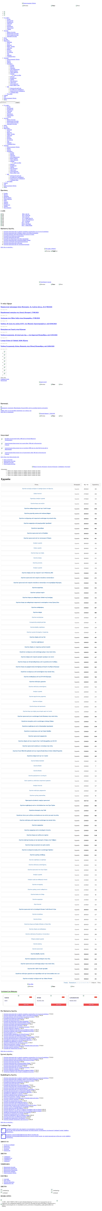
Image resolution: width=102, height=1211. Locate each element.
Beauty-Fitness (14, 158)
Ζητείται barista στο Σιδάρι (37, 894)
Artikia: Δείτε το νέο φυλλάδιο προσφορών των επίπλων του (16, 410)
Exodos (12, 152)
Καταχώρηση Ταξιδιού (9, 1171)
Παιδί (5, 200)
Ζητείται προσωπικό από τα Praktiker (37, 533)
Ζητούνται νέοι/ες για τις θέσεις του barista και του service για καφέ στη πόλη (37, 815)
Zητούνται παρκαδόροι (37, 528)
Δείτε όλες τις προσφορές (7, 412)
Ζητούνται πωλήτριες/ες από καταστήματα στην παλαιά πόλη (37, 671)
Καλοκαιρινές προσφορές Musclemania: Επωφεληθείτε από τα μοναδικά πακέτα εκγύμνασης (24, 408)
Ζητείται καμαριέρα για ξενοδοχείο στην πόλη (37, 958)
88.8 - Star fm (25, 214)
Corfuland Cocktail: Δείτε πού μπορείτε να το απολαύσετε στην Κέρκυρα (24, 1129)
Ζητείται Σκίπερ (37, 919)
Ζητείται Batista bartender (37, 760)
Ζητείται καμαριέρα (37, 825)
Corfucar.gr (7, 1161)
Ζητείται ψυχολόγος (37, 587)
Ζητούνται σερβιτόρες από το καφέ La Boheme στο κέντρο (19, 1031)
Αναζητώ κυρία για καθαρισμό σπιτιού (37, 879)
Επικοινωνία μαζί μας (15, 175)
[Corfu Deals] (57, 1201)
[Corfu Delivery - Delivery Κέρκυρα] (1, 1200)
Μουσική (9, 132)
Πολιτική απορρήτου (9, 1182)
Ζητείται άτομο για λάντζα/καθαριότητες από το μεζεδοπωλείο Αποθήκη (37, 661)
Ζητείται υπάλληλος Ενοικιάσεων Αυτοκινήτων (38, 934)
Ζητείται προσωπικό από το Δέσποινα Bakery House (17, 240)
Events (8, 106)
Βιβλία (8, 137)
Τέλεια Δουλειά (14, 171)
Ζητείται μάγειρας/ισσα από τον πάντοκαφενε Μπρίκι (17, 1038)
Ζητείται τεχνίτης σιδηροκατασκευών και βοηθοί (16, 1106)
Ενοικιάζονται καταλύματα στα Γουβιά (14, 1113)
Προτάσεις (9, 151)
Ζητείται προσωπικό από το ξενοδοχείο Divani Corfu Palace (19, 1037)
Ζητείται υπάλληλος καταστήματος (37, 864)
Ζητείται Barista (37, 770)
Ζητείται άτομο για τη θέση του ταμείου (37, 835)
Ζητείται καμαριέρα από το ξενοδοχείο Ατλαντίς (37, 830)
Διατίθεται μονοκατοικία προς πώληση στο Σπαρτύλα (17, 1112)
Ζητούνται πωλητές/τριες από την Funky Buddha (37, 731)
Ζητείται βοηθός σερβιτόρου (37, 627)
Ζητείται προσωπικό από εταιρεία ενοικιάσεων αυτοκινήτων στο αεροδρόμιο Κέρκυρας (37, 582)
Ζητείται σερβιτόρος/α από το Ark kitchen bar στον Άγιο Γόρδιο (37, 805)
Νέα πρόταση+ (14, 168)
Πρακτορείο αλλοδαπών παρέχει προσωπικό (37, 800)
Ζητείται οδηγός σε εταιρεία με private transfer (37, 647)
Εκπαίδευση (10, 109)
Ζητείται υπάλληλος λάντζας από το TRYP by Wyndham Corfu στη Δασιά (23, 1111)
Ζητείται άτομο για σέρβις (37, 553)
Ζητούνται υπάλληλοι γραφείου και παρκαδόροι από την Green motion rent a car (38, 973)
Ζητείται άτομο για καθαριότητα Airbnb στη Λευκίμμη (38, 597)
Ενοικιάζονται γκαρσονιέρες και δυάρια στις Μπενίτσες (18, 1040)
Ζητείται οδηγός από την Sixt (37, 637)
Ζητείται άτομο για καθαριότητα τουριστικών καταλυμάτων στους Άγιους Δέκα (37, 602)
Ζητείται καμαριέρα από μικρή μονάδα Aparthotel (37, 523)
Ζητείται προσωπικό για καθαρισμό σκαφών (15, 1035)
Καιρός (9, 148)
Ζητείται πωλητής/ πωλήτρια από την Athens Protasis (37, 978)
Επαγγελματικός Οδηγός (13, 147)
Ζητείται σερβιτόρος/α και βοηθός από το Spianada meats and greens (21, 1045)
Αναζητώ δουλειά (37, 785)
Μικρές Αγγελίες (11, 119)
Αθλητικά (9, 111)
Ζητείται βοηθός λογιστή (37, 953)
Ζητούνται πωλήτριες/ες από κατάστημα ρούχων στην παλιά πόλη (37, 652)
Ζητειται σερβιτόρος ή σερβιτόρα (37, 859)
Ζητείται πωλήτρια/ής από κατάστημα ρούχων (15, 1102)
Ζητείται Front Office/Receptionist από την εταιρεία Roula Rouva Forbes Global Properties (37, 751)
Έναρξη (66, 982)
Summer (12, 161)
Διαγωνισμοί (10, 115)
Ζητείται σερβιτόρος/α (37, 642)
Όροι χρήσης (7, 1180)
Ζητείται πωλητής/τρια (37, 617)
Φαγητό (12, 154)
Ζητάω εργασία (37, 548)
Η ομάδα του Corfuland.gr (17, 177)
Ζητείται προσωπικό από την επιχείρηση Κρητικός (16, 244)
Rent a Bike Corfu (14, 173)
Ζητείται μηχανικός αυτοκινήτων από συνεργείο (16, 1119)
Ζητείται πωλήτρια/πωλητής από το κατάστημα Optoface (37, 850)
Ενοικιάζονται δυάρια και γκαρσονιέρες (14, 236)
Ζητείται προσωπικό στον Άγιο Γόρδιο (37, 869)
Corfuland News (11, 144)
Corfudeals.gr (7, 1159)
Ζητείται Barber (38, 765)
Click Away (13, 170)
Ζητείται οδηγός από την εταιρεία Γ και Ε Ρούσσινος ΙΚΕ (37, 572)
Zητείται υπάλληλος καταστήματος (37, 686)
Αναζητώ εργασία (37, 543)
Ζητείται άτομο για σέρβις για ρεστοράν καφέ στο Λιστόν (37, 711)
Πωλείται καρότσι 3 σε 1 (10, 1032)
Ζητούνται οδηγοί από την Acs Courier (37, 756)
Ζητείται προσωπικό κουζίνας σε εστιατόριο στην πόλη (37, 746)
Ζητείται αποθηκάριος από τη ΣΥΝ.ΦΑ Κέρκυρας (37, 676)
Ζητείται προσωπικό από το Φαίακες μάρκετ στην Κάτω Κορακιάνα (21, 233)
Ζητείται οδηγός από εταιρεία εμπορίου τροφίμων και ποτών (37, 657)
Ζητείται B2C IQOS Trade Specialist (37, 968)
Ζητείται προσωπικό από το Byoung (13, 243)
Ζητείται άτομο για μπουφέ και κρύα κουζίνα (37, 845)
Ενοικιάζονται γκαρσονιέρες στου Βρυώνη (14, 1118)
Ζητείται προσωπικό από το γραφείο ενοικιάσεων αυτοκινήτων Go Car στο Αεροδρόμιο (26, 231)
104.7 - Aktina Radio (27, 225)
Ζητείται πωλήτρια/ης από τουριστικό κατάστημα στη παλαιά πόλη (37, 518)
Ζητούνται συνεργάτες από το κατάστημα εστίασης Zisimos (37, 721)
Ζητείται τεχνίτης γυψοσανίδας (37, 795)
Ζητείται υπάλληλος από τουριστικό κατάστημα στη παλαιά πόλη (37, 820)
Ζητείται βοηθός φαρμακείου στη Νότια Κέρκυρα (16, 1034)
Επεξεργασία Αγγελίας (12, 122)
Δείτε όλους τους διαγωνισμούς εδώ (10, 457)
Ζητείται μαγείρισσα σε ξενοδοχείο (37, 775)
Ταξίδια (12, 167)
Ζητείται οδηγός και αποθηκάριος (37, 929)
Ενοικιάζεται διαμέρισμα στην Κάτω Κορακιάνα (16, 238)
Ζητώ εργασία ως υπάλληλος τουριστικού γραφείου (37, 780)
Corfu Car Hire (17, 162)
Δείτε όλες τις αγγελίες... (7, 247)
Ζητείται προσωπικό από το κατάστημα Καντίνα (16, 1103)
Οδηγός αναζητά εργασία (37, 939)
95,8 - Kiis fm (25, 217)
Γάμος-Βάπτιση (14, 160)
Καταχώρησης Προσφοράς (10, 1170)
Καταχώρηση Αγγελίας (13, 121)
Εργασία (77, 489)
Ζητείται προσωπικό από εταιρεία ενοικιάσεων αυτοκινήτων (37, 577)
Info (8, 174)
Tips (8, 141)
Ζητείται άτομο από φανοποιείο (37, 706)
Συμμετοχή (6, 1146)
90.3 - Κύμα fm (26, 215)
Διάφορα (9, 142)
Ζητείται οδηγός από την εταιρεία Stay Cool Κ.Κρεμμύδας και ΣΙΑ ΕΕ (37, 741)
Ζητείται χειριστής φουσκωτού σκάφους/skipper (37, 513)
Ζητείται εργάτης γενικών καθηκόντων (37, 889)
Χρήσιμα (6, 145)
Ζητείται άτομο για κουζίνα (37, 503)
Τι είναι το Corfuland (9, 1144)
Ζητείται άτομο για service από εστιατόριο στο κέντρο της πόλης (20, 1105)
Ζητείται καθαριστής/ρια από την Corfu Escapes (37, 508)
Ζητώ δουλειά (37, 904)
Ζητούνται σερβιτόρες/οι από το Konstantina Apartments (37, 726)
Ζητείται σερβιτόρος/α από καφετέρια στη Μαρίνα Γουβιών (19, 1029)
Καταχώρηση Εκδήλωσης (10, 1168)
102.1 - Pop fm (25, 222)
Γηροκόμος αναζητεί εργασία (37, 498)
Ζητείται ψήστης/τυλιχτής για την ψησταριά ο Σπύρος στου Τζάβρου (37, 840)
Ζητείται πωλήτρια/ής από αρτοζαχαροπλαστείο (16, 241)
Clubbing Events (5, 379)
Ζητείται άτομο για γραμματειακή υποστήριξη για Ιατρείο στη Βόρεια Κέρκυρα (37, 666)
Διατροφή (9, 129)
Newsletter (9, 181)
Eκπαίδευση (13, 165)
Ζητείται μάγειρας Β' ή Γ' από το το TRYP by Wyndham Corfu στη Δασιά (22, 1109)
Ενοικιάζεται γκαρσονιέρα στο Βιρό (13, 1048)
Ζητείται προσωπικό (37, 949)
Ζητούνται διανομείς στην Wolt (37, 810)
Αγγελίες (6, 118)
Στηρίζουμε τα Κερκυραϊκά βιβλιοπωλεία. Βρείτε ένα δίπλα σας (22, 1134)
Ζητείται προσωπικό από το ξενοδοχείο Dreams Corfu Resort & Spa (37, 909)
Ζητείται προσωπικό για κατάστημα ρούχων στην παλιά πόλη (37, 963)
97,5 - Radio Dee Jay (27, 218)
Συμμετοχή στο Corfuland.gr (17, 178)
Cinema (9, 112)
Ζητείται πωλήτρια (37, 701)
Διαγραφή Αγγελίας (12, 124)
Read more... (7, 128)
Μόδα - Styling (11, 134)
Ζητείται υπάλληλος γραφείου (37, 681)
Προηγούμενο (72, 982)
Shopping (12, 155)
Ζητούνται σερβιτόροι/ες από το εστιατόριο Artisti (16, 1115)
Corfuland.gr (7, 1156)
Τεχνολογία (10, 139)
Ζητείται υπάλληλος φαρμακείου (37, 790)
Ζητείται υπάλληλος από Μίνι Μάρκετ (13, 1108)
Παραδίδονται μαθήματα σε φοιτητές (13, 1041)
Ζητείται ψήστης (37, 944)
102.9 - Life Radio (26, 224)
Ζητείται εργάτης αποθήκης (37, 854)
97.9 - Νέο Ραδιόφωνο (28, 219)
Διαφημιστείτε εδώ (8, 1183)
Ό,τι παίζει (6, 105)
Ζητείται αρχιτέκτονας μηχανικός (37, 696)
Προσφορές (10, 114)
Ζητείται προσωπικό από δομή (11, 237)
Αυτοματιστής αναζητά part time (37, 622)
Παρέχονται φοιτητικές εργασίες (12, 1044)
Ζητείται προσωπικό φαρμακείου (37, 736)
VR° (5, 184)
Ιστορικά (9, 138)
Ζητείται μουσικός (37, 563)
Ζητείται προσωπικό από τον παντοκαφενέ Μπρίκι (37, 538)
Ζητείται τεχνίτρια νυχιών (37, 592)
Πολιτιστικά (10, 108)
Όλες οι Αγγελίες (8, 459)
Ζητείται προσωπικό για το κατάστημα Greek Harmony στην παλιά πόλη (37, 716)
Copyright (6, 1179)
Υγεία (8, 131)
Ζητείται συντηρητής (37, 884)
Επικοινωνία (7, 1150)
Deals (5, 125)
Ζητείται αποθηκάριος (37, 607)
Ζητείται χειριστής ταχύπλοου (11, 1047)
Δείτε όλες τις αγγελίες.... (7, 1051)
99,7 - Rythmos (26, 221)
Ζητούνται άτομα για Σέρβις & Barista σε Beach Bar (37, 924)
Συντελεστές (7, 1147)
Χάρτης (9, 150)
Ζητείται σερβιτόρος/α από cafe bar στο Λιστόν (16, 1042)
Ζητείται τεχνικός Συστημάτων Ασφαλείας (37, 632)
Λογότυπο (6, 1149)
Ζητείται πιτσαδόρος (37, 914)
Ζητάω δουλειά (37, 493)
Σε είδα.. (6, 127)
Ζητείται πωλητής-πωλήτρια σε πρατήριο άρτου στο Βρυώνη (37, 488)
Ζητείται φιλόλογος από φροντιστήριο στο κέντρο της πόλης (19, 234)
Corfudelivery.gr (8, 1158)
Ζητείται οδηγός (37, 558)
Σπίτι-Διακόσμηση (15, 157)
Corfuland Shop (14, 180)
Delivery (12, 164)
